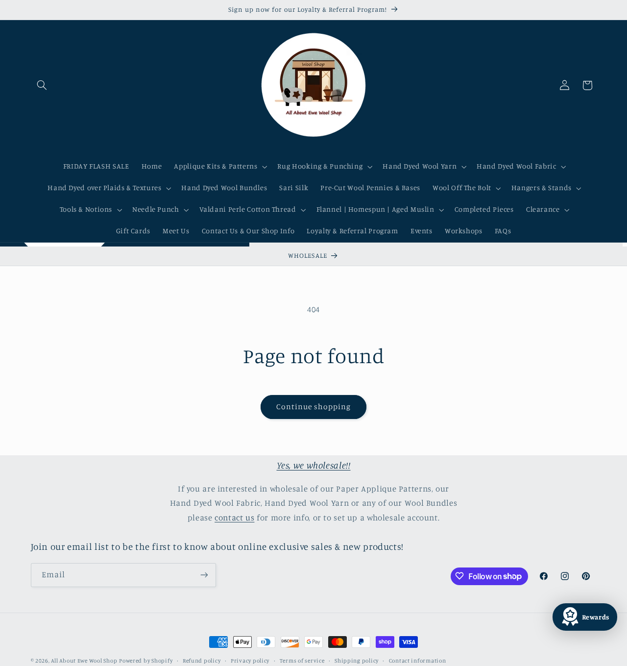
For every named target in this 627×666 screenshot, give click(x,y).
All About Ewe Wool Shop (84, 660)
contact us (234, 517)
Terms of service (302, 660)
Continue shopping (313, 406)
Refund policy (202, 660)
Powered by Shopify (145, 660)
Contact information (417, 660)
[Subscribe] (204, 575)
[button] (42, 85)
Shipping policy (357, 660)
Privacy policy (250, 660)
